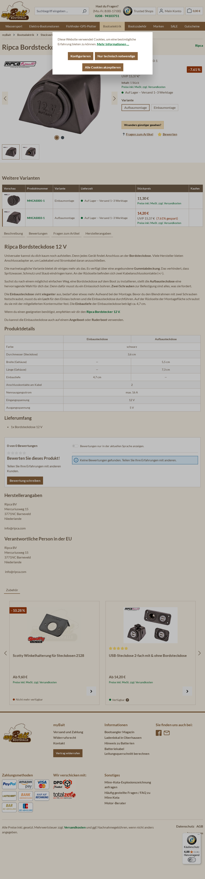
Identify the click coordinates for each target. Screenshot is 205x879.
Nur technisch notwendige (116, 56)
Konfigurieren (80, 56)
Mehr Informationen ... (113, 44)
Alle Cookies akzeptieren (103, 67)
